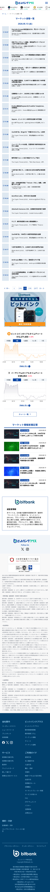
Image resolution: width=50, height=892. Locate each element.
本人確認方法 (29, 761)
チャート (28, 741)
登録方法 (28, 757)
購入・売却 (29, 768)
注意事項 (28, 809)
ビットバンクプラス (32, 726)
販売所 (4, 765)
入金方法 (28, 765)
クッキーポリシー (28, 846)
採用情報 (5, 737)
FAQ (26, 798)
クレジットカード (8, 768)
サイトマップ (41, 846)
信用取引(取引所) (7, 761)
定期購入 (28, 787)
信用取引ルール (30, 783)
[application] (25, 353)
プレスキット (6, 734)
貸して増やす (6, 772)
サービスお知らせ (31, 794)
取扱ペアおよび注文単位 (33, 776)
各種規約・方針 (7, 825)
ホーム (4, 14)
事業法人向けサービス (9, 776)
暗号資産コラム (30, 734)
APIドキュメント (30, 802)
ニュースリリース (8, 730)
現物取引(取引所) (7, 757)
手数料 (27, 772)
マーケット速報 (30, 745)
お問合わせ (29, 813)
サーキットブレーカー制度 (34, 791)
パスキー (28, 805)
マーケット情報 (30, 737)
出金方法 (28, 779)
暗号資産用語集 (30, 730)
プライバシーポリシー (12, 846)
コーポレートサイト (9, 726)
